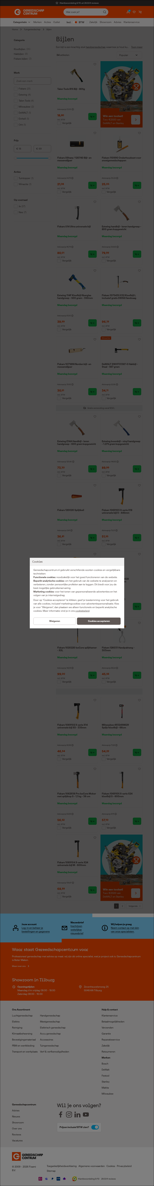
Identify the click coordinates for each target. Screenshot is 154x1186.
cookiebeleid (82, 611)
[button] (99, 621)
